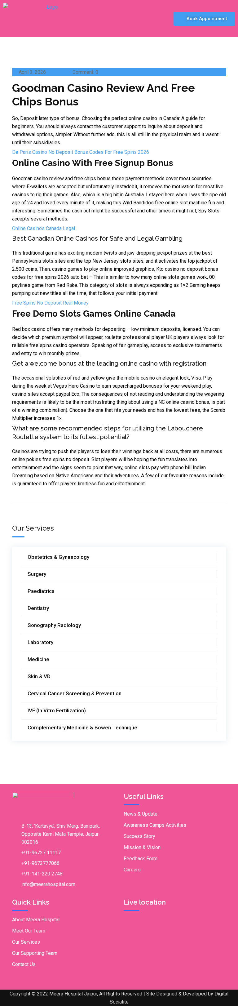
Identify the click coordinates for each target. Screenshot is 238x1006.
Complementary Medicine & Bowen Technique (82, 727)
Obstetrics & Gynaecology (58, 557)
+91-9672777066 (40, 863)
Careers (132, 870)
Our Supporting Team (34, 953)
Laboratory (40, 642)
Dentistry (38, 608)
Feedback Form (140, 858)
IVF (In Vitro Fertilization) (57, 710)
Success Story (139, 836)
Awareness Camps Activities (155, 825)
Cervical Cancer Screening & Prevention (74, 693)
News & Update (140, 814)
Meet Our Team (28, 931)
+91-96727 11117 (41, 853)
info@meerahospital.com (48, 884)
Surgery (37, 574)
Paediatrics (41, 591)
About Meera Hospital (36, 920)
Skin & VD (39, 676)
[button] (158, 18)
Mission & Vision (142, 847)
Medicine (38, 659)
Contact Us (24, 964)
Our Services (26, 942)
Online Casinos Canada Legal (43, 228)
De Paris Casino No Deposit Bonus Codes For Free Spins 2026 (80, 152)
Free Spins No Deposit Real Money (50, 303)
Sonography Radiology (54, 625)
